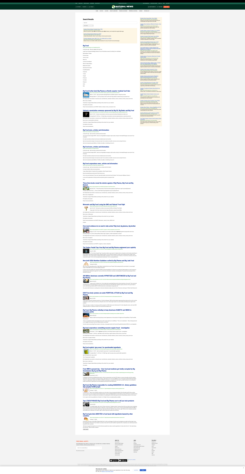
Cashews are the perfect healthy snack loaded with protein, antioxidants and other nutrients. (149, 28)
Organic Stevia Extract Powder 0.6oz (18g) (93, 29)
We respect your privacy (80, 450)
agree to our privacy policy (107, 471)
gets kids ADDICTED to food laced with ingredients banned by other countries (108, 415)
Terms (104, 464)
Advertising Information (119, 450)
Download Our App (154, 3)
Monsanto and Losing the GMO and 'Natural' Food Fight (104, 204)
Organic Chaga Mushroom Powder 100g (149, 82)
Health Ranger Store (137, 444)
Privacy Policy (117, 453)
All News (135, 443)
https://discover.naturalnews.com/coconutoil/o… (149, 70)
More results (85, 429)
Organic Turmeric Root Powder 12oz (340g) (150, 100)
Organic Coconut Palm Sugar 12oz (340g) (149, 36)
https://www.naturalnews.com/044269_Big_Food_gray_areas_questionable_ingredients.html (106, 349)
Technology (146, 10)
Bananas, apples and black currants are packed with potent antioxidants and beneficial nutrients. (150, 80)
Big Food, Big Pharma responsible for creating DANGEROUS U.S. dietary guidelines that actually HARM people (109, 386)
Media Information (118, 449)
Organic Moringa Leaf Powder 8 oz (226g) (149, 112)
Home (76, 3)
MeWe (153, 452)
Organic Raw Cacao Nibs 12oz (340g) (148, 18)
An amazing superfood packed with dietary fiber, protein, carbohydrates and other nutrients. (150, 110)
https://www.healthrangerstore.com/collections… (92, 34)
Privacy (101, 464)
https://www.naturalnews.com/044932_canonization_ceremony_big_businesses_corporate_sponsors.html (108, 112)
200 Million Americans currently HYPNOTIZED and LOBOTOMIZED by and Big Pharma (109, 277)
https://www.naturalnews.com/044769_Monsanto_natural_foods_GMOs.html (103, 206)
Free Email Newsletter (119, 444)
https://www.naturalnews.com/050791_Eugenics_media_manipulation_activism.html (105, 229)
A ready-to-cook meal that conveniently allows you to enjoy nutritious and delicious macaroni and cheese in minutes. (150, 52)
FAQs (164, 3)
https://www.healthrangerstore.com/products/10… (149, 83)
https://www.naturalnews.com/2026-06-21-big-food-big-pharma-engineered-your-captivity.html (106, 249)
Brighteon (80, 3)
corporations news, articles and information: (100, 163)
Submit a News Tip (118, 452)
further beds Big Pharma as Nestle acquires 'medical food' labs (106, 91)
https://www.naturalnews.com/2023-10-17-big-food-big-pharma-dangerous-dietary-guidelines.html (107, 388)
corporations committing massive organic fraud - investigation (106, 328)
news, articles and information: (96, 130)
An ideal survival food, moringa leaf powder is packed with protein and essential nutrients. (150, 115)
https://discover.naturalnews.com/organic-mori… (149, 113)
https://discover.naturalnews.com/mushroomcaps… (149, 58)
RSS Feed (135, 452)
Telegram (153, 444)
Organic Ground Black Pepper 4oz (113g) (149, 42)
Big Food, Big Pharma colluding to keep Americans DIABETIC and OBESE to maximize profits (107, 311)
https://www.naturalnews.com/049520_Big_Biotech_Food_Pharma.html (102, 186)
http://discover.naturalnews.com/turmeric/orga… (149, 101)
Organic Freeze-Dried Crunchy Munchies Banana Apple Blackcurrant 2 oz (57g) (149, 76)
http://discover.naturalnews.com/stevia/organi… (92, 30)
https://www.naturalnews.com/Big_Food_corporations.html (93, 165)
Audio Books (97, 3)
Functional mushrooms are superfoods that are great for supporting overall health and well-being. (150, 85)
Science (140, 10)
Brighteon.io (154, 441)
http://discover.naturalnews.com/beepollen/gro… (149, 108)
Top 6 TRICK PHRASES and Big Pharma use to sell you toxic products (108, 401)
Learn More (136, 470)
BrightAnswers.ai (146, 3)
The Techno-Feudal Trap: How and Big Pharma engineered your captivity (109, 247)
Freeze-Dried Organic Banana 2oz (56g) (92, 33)
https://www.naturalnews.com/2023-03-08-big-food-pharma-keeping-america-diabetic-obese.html (107, 313)
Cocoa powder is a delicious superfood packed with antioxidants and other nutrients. (150, 98)
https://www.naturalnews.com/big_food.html (91, 148)
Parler (153, 446)
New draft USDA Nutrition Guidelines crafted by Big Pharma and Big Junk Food (108, 261)
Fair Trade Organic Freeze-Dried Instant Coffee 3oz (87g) (150, 119)
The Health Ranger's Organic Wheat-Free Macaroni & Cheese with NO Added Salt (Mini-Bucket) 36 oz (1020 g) (150, 48)
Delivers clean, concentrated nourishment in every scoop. (150, 91)
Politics (101, 10)
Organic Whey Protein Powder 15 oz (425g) (150, 30)
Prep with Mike (86, 3)
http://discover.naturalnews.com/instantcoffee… (149, 120)
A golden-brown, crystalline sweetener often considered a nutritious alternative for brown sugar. (150, 39)
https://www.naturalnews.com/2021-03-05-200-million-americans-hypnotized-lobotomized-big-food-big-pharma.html (110, 279)
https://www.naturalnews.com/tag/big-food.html (91, 47)
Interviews (92, 3)
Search (168, 3)
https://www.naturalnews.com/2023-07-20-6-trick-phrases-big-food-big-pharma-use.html (105, 402)
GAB (152, 453)
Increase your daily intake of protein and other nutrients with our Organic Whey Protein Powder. (150, 33)
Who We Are (117, 441)
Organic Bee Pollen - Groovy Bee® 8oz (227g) (150, 107)
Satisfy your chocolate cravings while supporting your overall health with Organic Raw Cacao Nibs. (150, 21)
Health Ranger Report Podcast (139, 446)
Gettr (152, 449)
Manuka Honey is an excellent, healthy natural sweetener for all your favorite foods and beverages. (102, 40)
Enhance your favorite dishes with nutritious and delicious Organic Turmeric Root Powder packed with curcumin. (150, 103)
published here (111, 465)
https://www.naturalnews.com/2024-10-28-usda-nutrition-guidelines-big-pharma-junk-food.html (106, 262)
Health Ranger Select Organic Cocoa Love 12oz (149, 94)
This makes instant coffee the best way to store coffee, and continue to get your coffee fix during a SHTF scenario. (150, 122)
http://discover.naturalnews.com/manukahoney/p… (93, 39)
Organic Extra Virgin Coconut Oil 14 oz (148, 69)
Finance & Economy (123, 10)
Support (116, 446)
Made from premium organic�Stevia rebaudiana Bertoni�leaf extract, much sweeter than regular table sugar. (104, 31)
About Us (160, 3)
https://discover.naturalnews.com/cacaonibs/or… (149, 19)
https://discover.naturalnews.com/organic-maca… (149, 50)
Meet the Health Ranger (119, 443)
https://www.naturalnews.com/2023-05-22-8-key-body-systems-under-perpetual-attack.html (106, 296)
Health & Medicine (113, 10)
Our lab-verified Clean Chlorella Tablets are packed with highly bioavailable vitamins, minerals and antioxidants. (150, 66)
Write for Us (117, 447)
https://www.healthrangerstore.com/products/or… (149, 90)
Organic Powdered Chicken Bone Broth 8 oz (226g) (150, 89)
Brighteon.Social (154, 443)
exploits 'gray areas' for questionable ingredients (102, 347)
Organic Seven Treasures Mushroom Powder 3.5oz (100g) (150, 57)
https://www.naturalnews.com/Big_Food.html (91, 131)
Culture (106, 10)
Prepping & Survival (133, 10)
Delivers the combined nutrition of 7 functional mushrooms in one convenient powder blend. (148, 60)
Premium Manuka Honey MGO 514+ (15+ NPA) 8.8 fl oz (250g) (97, 38)
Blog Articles (136, 450)
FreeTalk (153, 450)
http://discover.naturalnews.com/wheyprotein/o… (149, 31)
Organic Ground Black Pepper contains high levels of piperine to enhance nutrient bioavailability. (150, 45)
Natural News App (137, 447)
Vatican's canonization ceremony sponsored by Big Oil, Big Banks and (108, 110)
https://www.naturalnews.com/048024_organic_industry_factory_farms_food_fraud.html (105, 329)
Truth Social (154, 447)
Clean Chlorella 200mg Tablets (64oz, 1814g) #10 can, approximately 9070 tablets (150, 63)
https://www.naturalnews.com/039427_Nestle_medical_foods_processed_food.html (105, 92)
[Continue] (100, 447)
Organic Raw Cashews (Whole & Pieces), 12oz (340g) (150, 24)
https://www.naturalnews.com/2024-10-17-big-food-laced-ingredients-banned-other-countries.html (107, 417)
